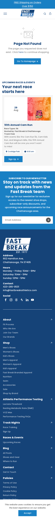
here (21, 52)
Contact (8, 467)
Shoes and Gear (11, 457)
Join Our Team (10, 332)
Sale (5, 389)
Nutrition (7, 376)
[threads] (16, 300)
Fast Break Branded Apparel (17, 372)
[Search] (45, 13)
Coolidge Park (14, 152)
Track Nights (11, 422)
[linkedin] (27, 300)
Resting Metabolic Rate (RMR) (18, 408)
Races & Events (13, 437)
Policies (8, 478)
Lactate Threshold (12, 404)
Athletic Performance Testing (23, 399)
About (7, 319)
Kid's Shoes (8, 356)
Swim (5, 380)
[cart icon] (50, 13)
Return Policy (9, 495)
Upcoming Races (11, 442)
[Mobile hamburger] (5, 14)
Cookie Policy (10, 491)
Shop (6, 342)
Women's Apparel (12, 364)
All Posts (7, 453)
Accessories (9, 385)
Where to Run (10, 461)
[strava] (21, 300)
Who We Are (9, 328)
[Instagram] (11, 300)
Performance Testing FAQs (16, 416)
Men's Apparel (10, 360)
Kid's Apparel (9, 368)
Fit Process (8, 324)
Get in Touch (9, 472)
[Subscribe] (48, 220)
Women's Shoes (11, 351)
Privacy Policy (10, 487)
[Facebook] (5, 300)
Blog (6, 448)
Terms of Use (10, 482)
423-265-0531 (11, 286)
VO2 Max (7, 412)
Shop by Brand (10, 393)
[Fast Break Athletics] (27, 14)
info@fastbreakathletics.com (20, 290)
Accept (27, 513)
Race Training (10, 427)
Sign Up (7, 431)
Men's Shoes (9, 347)
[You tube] (32, 300)
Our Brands (9, 336)
